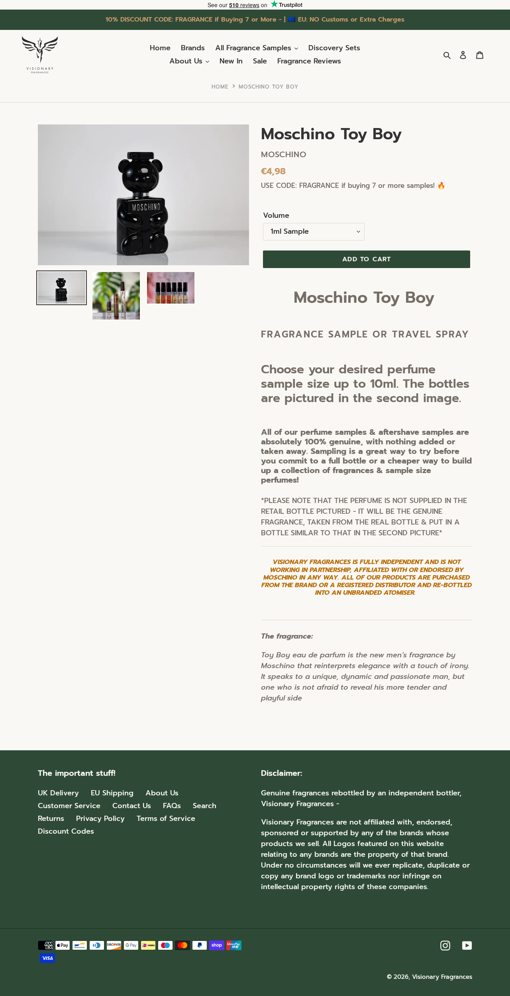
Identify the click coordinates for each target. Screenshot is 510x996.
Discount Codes (66, 831)
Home (220, 87)
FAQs (172, 805)
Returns (51, 818)
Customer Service (69, 805)
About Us (161, 793)
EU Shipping (112, 793)
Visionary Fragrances (442, 976)
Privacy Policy (100, 818)
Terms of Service (166, 818)
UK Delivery (58, 793)
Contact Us (131, 805)
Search (204, 805)
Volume (276, 215)
